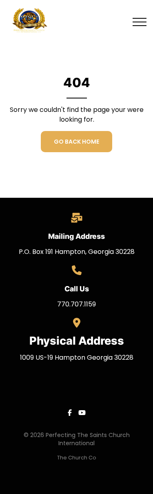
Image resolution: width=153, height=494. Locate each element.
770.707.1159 (76, 304)
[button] (139, 22)
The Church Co (76, 457)
